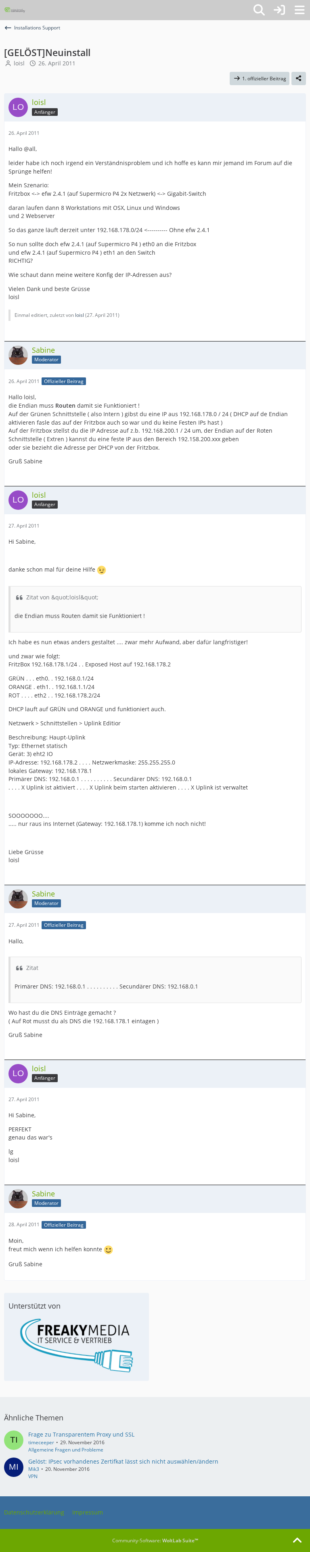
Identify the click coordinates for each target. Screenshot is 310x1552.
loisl (19, 63)
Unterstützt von (34, 1306)
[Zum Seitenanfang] (297, 1540)
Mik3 (33, 1469)
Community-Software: (155, 1540)
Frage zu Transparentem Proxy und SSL (81, 1434)
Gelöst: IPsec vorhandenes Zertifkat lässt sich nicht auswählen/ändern (123, 1461)
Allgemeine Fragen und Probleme (65, 1449)
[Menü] (299, 10)
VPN (33, 1476)
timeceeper (41, 1442)
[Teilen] (298, 79)
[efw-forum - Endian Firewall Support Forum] (14, 10)
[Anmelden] (279, 10)
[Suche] (259, 10)
